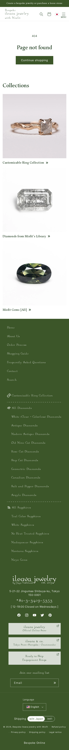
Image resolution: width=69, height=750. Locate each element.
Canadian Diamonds (25, 478)
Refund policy (59, 727)
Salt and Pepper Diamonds (30, 486)
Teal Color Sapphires (26, 516)
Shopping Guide (18, 354)
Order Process (17, 345)
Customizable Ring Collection (23, 162)
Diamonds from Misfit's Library (24, 236)
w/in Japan (36, 718)
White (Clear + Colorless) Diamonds (36, 417)
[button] (41, 14)
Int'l (49, 718)
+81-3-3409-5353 (34, 600)
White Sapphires (22, 525)
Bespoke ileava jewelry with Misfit (30, 726)
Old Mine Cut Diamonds (28, 443)
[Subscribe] (55, 683)
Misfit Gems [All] (15, 310)
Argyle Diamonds (23, 495)
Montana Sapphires (24, 551)
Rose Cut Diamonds (25, 451)
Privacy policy (18, 732)
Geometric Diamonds (26, 469)
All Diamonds (22, 408)
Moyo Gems (19, 560)
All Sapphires (21, 508)
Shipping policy (37, 732)
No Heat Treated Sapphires (30, 534)
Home (11, 328)
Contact (12, 371)
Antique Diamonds (24, 425)
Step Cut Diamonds (24, 460)
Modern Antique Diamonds (30, 434)
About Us (13, 336)
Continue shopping (34, 60)
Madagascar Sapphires (27, 542)
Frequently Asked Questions (26, 362)
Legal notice (55, 732)
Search (12, 380)
